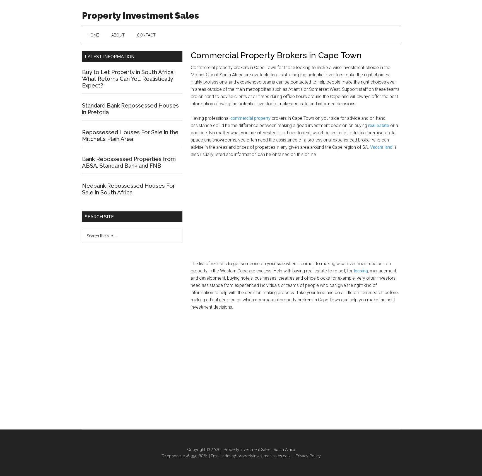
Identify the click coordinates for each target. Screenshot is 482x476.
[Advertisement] (295, 212)
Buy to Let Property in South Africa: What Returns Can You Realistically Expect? (128, 79)
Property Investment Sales (140, 15)
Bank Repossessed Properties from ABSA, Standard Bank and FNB (129, 162)
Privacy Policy (308, 456)
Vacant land (381, 147)
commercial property (250, 118)
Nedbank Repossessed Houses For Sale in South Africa (128, 189)
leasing (361, 271)
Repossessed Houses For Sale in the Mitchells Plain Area (130, 135)
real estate (378, 125)
